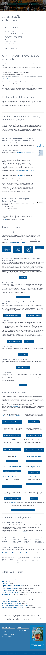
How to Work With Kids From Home (10, 601)
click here (4, 157)
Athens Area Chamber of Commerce (18, 171)
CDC (15, 456)
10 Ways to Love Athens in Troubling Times (11, 603)
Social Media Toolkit (6, 577)
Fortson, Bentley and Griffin (24, 159)
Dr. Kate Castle (13, 502)
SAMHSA (37, 430)
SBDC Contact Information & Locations (16, 242)
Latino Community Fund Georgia (14, 466)
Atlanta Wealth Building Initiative (34, 456)
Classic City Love (5, 583)
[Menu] (44, 3)
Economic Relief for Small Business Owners (11, 579)
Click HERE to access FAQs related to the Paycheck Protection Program (19, 552)
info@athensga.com (8, 636)
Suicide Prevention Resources (33, 476)
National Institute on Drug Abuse (10, 491)
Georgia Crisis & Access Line (8, 426)
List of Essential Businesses (8, 590)
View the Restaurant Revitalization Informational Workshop (16, 109)
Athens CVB (17, 170)
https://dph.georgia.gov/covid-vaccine (10, 78)
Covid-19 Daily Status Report (8, 596)
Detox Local (27, 491)
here (6, 83)
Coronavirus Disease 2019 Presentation (10, 599)
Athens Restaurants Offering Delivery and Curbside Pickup (15, 605)
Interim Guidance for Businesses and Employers (12, 597)
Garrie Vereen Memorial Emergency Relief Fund (12, 585)
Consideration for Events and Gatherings (11, 576)
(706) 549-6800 (7, 629)
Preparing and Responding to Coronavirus (11, 592)
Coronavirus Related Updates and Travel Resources (13, 607)
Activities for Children (7, 581)
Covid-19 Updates (6, 594)
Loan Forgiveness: (21, 175)
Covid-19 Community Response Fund (10, 588)
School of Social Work (15, 406)
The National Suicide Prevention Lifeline (11, 476)
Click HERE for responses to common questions (32, 531)
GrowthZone (36, 653)
